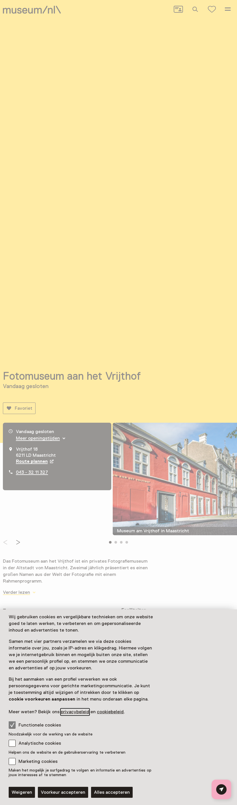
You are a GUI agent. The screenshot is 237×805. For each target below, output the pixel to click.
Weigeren (22, 792)
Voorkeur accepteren (63, 792)
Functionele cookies (39, 725)
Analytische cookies (39, 743)
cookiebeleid (110, 711)
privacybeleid (75, 711)
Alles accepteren (112, 792)
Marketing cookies (38, 761)
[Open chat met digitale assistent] (221, 789)
